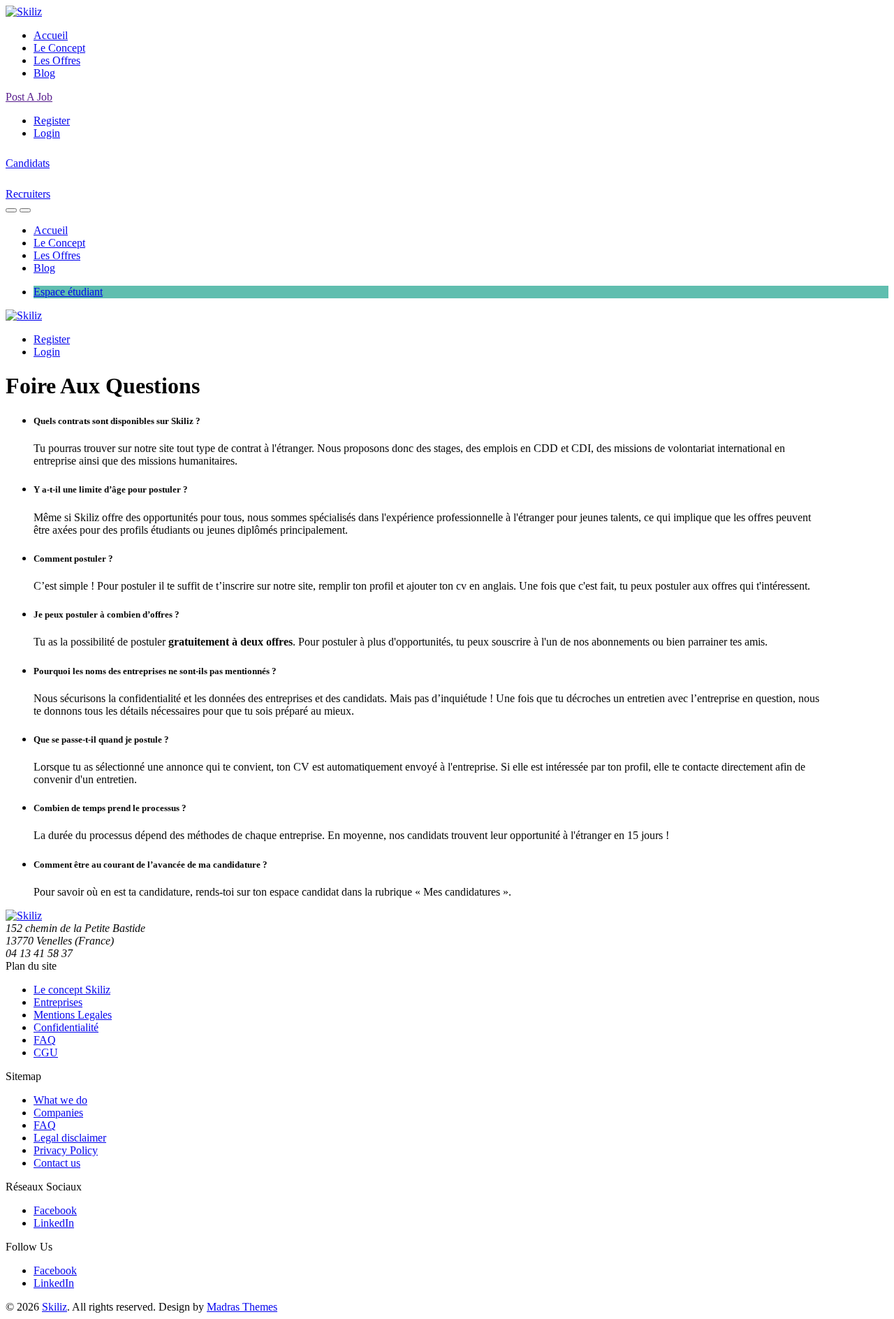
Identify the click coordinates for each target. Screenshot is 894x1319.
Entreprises (58, 1002)
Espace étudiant (68, 292)
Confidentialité (66, 1027)
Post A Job (29, 97)
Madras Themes (242, 1307)
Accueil (51, 35)
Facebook (55, 1210)
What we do (60, 1100)
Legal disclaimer (70, 1138)
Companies (58, 1112)
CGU (46, 1052)
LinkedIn (54, 1223)
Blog (44, 73)
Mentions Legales (73, 1015)
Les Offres (57, 60)
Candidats (28, 163)
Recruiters (28, 194)
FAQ (45, 1040)
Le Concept (59, 48)
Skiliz (54, 1307)
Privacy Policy (66, 1150)
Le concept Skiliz (72, 990)
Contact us (57, 1163)
